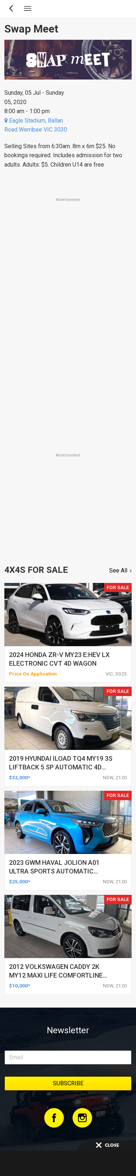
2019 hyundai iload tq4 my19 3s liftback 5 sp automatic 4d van (60, 767)
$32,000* (19, 777)
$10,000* (19, 985)
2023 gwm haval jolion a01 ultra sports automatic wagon (54, 871)
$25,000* (19, 881)
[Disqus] (68, 351)
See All (118, 570)
